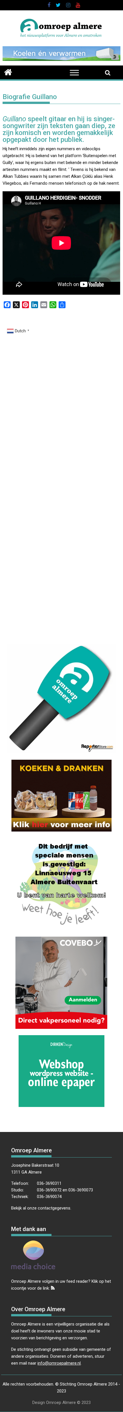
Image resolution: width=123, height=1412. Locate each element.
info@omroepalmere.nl (59, 1363)
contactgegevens (54, 1208)
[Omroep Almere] (8, 71)
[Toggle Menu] (74, 72)
